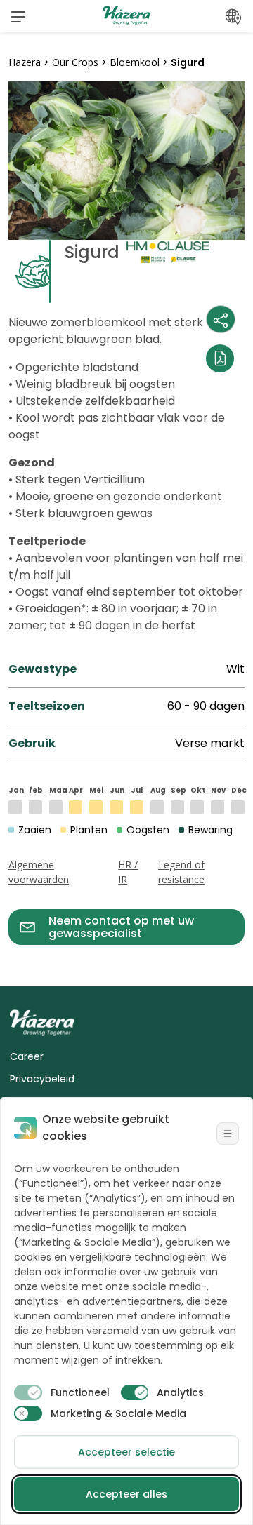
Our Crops (75, 62)
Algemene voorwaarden (38, 872)
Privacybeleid (42, 1079)
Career (27, 1056)
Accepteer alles (126, 1494)
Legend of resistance (181, 872)
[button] (18, 16)
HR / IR (128, 872)
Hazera (24, 62)
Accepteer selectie (126, 1452)
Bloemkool (135, 62)
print (21, 953)
